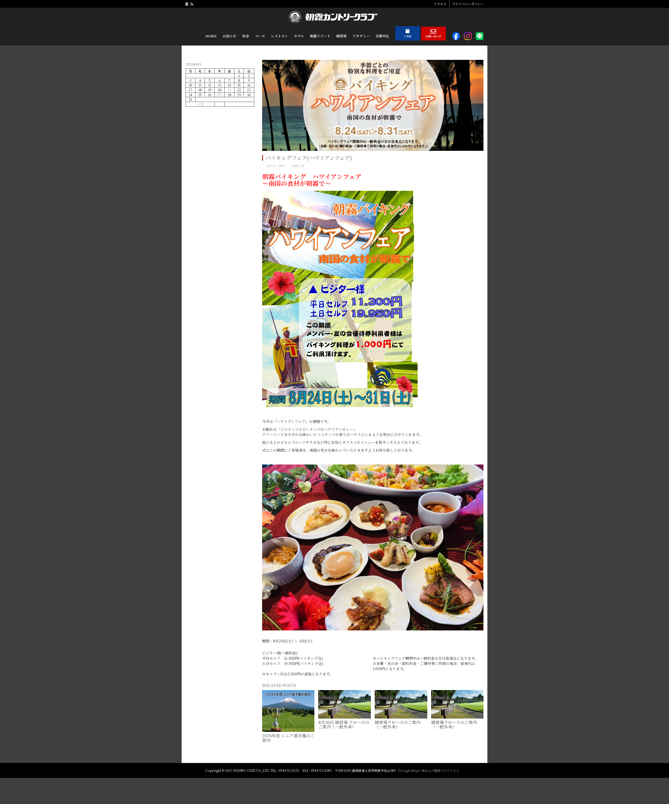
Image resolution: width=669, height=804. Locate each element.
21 (229, 90)
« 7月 (200, 104)
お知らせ (297, 165)
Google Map (409, 770)
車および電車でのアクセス (440, 770)
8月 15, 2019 (275, 165)
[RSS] (192, 4)
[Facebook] (187, 4)
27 (219, 95)
